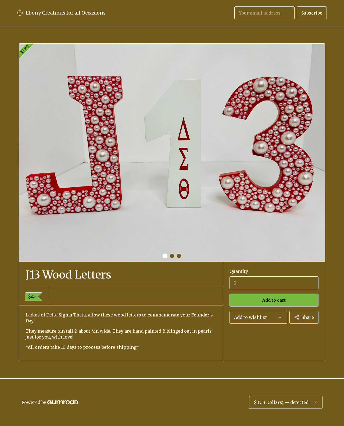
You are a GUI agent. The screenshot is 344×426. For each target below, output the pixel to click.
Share (308, 317)
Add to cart (274, 300)
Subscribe (311, 13)
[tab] (165, 256)
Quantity (239, 271)
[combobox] (258, 317)
